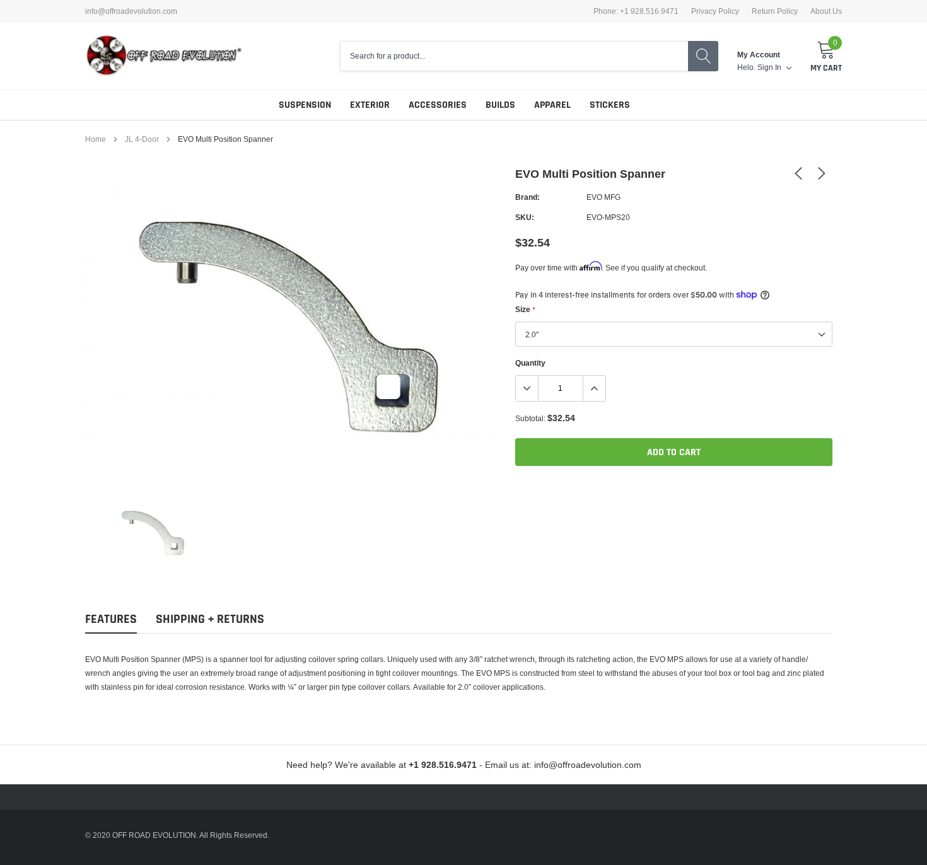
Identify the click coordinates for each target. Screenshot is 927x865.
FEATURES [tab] (111, 619)
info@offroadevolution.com (131, 11)
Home (95, 139)
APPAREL (552, 105)
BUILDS (500, 105)
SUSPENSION (305, 105)
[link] (153, 532)
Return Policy (775, 11)
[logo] (164, 56)
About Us (826, 11)
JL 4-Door (142, 139)
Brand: (527, 197)
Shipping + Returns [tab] (210, 619)
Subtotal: (530, 418)
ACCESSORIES (438, 105)
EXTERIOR (370, 105)
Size (525, 309)
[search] (703, 56)
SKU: (524, 217)
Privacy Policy (715, 11)
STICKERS (610, 105)
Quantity (530, 363)
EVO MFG (603, 197)
